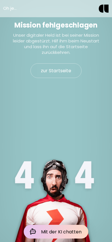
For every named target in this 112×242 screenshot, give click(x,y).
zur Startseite (56, 70)
